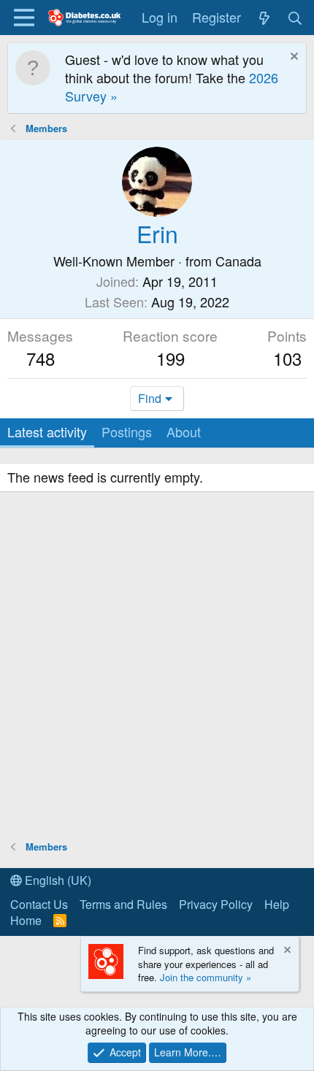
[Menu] (24, 17)
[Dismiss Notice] (292, 58)
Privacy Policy (216, 904)
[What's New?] (264, 17)
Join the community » (205, 977)
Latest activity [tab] (47, 431)
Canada (238, 260)
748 (40, 358)
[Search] (295, 17)
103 (287, 358)
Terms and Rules (123, 904)
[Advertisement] (157, 668)
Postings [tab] (127, 431)
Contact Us (39, 904)
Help (276, 904)
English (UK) (56, 880)
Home (26, 920)
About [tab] (183, 431)
